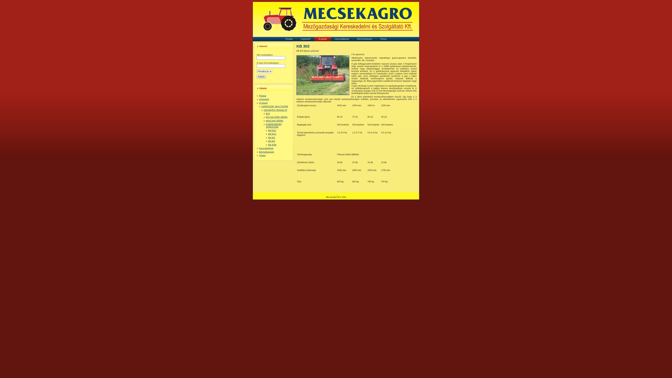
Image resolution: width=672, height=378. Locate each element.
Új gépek (263, 103)
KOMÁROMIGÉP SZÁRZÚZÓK (274, 125)
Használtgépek (266, 148)
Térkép (262, 155)
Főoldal (262, 96)
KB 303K (272, 145)
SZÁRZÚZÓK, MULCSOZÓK (274, 106)
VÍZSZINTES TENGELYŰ (275, 110)
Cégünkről (264, 99)
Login (336, 195)
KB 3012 (272, 134)
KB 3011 (272, 130)
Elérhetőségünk (266, 152)
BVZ (268, 114)
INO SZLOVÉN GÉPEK (277, 117)
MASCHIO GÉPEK (274, 121)
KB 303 (271, 141)
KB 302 (271, 137)
